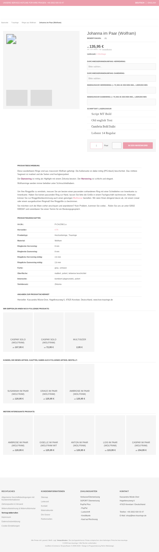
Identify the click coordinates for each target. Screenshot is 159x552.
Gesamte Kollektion (55, 11)
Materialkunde (47, 510)
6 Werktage (101, 54)
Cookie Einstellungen (11, 526)
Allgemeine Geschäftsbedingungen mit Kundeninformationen (18, 498)
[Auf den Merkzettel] (116, 145)
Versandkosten (107, 49)
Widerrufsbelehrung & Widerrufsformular (19, 508)
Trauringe (51, 14)
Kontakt (44, 506)
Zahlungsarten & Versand (12, 504)
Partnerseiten (46, 519)
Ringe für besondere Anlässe (59, 17)
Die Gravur (45, 515)
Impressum (6, 517)
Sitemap (44, 497)
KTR (56, 230)
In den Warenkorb (138, 145)
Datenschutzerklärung (11, 521)
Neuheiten (51, 7)
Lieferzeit (45, 502)
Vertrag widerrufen (10, 513)
